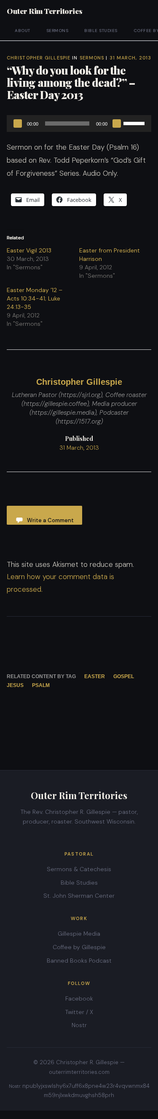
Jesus (15, 685)
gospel (123, 676)
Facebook (79, 998)
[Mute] (116, 123)
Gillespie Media (79, 933)
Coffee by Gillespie (79, 947)
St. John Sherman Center (79, 895)
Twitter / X (79, 1012)
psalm (41, 685)
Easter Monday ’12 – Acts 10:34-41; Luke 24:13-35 (34, 298)
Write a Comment (50, 520)
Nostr (79, 1025)
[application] (79, 123)
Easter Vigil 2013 (29, 250)
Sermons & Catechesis (79, 869)
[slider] (135, 122)
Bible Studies (101, 30)
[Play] (17, 123)
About (22, 30)
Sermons (57, 30)
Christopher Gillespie (38, 58)
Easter (94, 676)
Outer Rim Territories (45, 11)
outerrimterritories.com (79, 1072)
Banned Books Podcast (79, 960)
